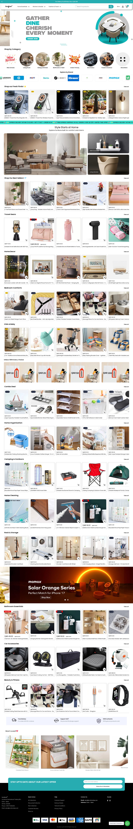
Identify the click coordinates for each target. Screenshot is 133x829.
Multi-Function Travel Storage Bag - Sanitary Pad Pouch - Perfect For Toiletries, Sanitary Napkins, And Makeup (120, 246)
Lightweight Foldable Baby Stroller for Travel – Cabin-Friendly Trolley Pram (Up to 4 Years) (68, 355)
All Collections (32, 800)
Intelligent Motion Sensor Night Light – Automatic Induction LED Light (120, 118)
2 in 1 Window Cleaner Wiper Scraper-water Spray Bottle (68, 528)
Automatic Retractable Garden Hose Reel (120, 675)
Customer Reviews (33, 808)
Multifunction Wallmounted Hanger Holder (94, 528)
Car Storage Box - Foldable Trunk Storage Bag (68, 675)
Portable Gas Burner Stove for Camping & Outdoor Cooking (68, 490)
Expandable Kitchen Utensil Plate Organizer (42, 418)
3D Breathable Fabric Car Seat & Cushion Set (94, 675)
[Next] (129, 104)
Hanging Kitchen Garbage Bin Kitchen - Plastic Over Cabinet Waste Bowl (42, 639)
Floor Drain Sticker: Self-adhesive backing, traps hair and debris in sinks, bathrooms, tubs (120, 639)
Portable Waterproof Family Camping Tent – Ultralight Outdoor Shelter (120, 490)
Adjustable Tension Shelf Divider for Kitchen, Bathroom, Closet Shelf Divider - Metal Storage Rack (68, 418)
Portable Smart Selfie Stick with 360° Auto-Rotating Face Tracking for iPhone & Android (16, 246)
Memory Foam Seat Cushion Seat (119, 418)
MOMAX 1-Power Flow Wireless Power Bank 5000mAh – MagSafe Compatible (42, 118)
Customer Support (59, 800)
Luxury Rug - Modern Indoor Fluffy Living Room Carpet (42, 209)
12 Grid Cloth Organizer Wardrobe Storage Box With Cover (68, 209)
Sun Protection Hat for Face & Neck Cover (68, 711)
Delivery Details (59, 803)
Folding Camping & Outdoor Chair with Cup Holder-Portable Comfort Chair (94, 490)
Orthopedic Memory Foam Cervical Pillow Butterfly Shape (120, 319)
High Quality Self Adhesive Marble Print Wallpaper (94, 209)
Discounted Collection (34, 803)
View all (126, 86)
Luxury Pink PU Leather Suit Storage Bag (41, 246)
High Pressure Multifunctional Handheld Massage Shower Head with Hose (68, 118)
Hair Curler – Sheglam (89, 711)
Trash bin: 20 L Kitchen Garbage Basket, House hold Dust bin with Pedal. (16, 639)
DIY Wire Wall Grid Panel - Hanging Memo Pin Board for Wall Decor (68, 283)
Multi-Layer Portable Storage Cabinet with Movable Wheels (120, 454)
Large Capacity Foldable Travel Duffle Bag (16, 418)
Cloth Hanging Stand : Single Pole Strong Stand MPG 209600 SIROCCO (94, 564)
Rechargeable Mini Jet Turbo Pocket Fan (94, 246)
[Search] (111, 6)
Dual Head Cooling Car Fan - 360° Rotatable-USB (42, 675)
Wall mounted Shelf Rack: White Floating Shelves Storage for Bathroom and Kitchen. (94, 639)
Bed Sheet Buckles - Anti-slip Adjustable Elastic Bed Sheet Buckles (42, 319)
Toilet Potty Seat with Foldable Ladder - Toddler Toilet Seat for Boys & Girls (120, 355)
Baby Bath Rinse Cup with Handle (40, 355)
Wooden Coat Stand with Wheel (65, 564)
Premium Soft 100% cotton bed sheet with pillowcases (120, 209)
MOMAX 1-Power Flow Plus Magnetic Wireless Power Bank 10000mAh (16, 118)
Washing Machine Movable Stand (40, 564)
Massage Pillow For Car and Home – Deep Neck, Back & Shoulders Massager (94, 319)
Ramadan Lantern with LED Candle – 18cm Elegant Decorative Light (16, 283)
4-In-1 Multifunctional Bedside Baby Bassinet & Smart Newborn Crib (16, 355)
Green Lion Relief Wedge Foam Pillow (15, 319)
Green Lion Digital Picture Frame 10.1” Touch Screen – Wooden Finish (42, 283)
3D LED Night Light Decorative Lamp (119, 283)
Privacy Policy (58, 808)
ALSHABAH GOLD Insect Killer (38, 490)
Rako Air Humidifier (62, 454)
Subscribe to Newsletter (103, 786)
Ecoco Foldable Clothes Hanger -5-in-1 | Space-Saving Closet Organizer (42, 454)
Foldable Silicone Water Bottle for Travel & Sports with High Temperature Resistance (68, 246)
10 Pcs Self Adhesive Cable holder (92, 418)
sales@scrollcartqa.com (91, 800)
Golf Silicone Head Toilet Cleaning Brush (16, 528)
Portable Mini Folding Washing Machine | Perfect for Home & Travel (16, 454)
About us (30, 811)
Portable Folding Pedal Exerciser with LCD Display (16, 711)
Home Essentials (22, 6)
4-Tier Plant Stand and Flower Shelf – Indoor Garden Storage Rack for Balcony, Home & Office (16, 209)
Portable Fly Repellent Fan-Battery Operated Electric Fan (94, 118)
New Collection (32, 805)
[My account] (123, 6)
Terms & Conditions (60, 805)
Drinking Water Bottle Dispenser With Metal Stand (94, 454)
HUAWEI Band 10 (113, 711)
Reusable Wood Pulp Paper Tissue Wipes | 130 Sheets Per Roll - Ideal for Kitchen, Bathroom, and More (16, 490)
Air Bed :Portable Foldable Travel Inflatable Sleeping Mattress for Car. (68, 319)
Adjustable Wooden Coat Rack (13, 564)
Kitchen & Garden (38, 6)
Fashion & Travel (54, 6)
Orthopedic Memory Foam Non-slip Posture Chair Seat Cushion (16, 675)
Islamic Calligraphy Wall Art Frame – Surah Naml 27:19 (94, 283)
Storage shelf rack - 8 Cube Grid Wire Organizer (120, 564)
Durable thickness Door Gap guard (40, 528)
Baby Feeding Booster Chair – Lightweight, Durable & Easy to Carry (94, 355)
